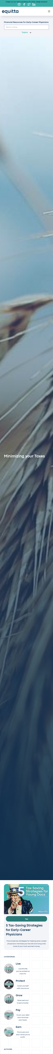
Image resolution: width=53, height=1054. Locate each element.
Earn (18, 1027)
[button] (26, 32)
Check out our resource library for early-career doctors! (26, 2)
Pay (18, 1010)
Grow (19, 995)
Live (18, 964)
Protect (20, 981)
